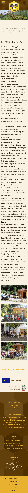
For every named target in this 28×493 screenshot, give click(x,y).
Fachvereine (14, 459)
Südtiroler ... (14, 447)
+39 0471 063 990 (14, 414)
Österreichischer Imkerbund (14, 448)
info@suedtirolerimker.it (14, 427)
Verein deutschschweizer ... (14, 440)
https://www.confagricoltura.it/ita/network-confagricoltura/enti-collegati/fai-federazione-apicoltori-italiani (14, 443)
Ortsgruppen (14, 457)
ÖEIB (14, 438)
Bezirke (14, 456)
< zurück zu (13, 370)
